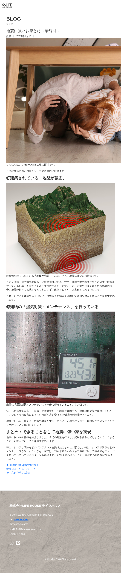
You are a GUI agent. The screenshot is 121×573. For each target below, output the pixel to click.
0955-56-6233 (21, 519)
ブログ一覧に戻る (19, 472)
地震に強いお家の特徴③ (23, 465)
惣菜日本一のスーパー (19, 469)
